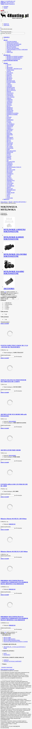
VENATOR (9, 184)
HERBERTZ (10, 107)
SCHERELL (10, 164)
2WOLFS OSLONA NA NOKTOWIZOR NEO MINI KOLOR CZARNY (13, 380)
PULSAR (9, 159)
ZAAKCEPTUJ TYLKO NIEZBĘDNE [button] (10, 726)
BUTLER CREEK (11, 82)
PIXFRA (9, 153)
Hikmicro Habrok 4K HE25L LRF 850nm (13, 518)
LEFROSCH (10, 126)
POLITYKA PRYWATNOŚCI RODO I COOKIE (16, 641)
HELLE (8, 106)
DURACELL (10, 94)
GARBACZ (9, 101)
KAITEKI (9, 117)
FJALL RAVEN (10, 97)
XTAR (8, 196)
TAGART (9, 175)
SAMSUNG (10, 163)
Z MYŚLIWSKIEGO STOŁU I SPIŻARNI (17, 49)
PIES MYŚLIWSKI (11, 46)
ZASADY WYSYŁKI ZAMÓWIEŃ (12, 661)
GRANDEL (9, 102)
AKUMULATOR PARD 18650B (11, 450)
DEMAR (9, 91)
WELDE (9, 191)
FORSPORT (10, 99)
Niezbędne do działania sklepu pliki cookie (12, 680)
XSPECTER (10, 52)
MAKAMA (9, 133)
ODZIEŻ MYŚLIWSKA (13, 42)
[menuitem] (16, 37)
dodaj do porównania (6, 355)
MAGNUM (9, 130)
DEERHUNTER (11, 87)
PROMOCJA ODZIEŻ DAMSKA (15, 56)
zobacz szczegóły (5, 323)
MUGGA (9, 141)
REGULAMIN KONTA (9, 639)
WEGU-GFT (10, 188)
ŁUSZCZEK (10, 198)
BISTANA (9, 76)
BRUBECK (9, 78)
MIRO (8, 136)
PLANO (9, 155)
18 (12, 294)
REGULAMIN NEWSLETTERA (12, 640)
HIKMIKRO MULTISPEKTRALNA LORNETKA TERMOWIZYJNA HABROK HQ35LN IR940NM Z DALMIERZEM (14, 618)
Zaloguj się (6, 23)
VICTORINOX (10, 185)
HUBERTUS (10, 111)
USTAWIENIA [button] (4, 725)
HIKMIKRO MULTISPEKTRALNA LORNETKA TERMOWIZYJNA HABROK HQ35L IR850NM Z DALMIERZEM (14, 582)
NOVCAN (9, 145)
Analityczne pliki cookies (7, 698)
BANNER (9, 74)
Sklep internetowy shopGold (7, 669)
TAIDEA (9, 176)
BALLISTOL (10, 72)
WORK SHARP (11, 192)
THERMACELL (11, 180)
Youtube (6, 7)
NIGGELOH (10, 142)
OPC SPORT (10, 146)
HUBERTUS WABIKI (12, 114)
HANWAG (9, 105)
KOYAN (9, 121)
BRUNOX (9, 79)
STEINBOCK (10, 173)
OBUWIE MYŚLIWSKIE (13, 45)
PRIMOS (9, 157)
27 (14, 294)
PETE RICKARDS (11, 150)
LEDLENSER (10, 125)
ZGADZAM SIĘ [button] (5, 727)
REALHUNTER (11, 161)
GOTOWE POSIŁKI (12, 41)
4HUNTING (10, 67)
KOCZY (9, 118)
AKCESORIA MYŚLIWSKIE (14, 44)
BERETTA (9, 75)
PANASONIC (10, 148)
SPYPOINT (9, 172)
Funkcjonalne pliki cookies (7, 691)
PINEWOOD (10, 152)
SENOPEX (9, 165)
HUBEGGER (10, 110)
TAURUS (9, 177)
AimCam (9, 51)
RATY (5, 653)
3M (7, 66)
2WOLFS (9, 64)
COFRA (9, 83)
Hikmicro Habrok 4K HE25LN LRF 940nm (14, 551)
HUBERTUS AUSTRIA (12, 113)
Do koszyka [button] (19, 356)
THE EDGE (10, 179)
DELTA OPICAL (11, 89)
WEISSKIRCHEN (11, 190)
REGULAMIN (7, 637)
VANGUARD (10, 183)
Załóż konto (6, 25)
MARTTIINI (10, 134)
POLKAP (9, 156)
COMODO (9, 84)
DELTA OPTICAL (11, 90)
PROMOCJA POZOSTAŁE (13, 59)
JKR (8, 115)
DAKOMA (9, 86)
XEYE (8, 195)
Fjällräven (9, 98)
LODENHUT (10, 129)
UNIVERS (9, 181)
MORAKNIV (10, 137)
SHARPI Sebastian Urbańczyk (14, 167)
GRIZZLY (9, 103)
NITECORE (10, 144)
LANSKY (9, 122)
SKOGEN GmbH (11, 169)
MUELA (9, 140)
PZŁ (8, 160)
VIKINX (9, 187)
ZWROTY (6, 660)
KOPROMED (10, 120)
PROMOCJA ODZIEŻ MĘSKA (14, 57)
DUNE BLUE (10, 93)
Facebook (6, 6)
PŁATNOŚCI (7, 654)
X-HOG (8, 194)
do (13, 298)
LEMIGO (9, 128)
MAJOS (8, 132)
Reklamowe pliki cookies (7, 707)
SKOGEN (9, 168)
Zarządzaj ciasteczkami (6, 667)
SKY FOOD (10, 171)
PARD (8, 149)
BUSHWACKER (11, 80)
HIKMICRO (10, 109)
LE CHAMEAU (11, 124)
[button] (1, 10)
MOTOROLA (10, 138)
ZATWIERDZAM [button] (5, 719)
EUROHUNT (10, 95)
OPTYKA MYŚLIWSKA (13, 48)
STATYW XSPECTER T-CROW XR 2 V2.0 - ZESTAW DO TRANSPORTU (14, 346)
